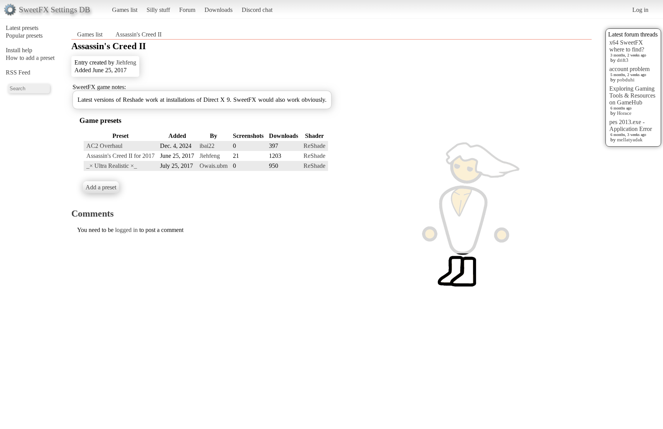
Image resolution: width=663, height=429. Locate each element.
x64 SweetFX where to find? (626, 46)
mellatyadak (630, 139)
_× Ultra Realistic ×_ (111, 165)
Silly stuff (158, 10)
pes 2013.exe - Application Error (630, 125)
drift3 (622, 60)
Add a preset (101, 187)
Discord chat (257, 10)
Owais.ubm (214, 165)
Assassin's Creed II (138, 34)
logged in (126, 230)
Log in (640, 10)
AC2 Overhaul (104, 145)
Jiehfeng (126, 62)
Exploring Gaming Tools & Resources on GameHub (632, 95)
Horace (624, 113)
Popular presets (24, 35)
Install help (19, 50)
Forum (187, 10)
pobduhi (626, 80)
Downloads (219, 10)
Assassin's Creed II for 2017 (120, 155)
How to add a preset (30, 58)
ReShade (314, 145)
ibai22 (207, 145)
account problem (629, 69)
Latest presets (22, 28)
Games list (124, 10)
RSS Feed (18, 72)
